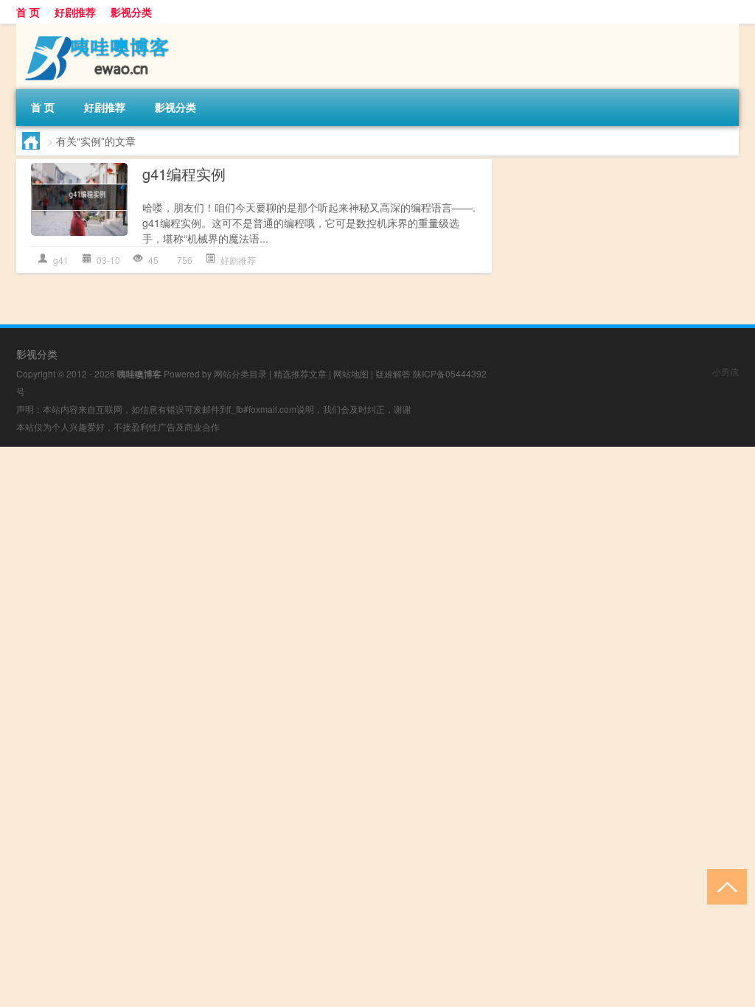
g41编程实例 (184, 173)
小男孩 (725, 371)
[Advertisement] (377, 550)
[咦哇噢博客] (93, 28)
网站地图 (351, 373)
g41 (61, 260)
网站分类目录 (240, 373)
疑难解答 (393, 373)
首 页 (28, 11)
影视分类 (131, 11)
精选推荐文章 (300, 373)
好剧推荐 (75, 11)
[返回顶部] (723, 885)
